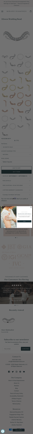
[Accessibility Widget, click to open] (3, 431)
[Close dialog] (31, 207)
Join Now (24, 221)
